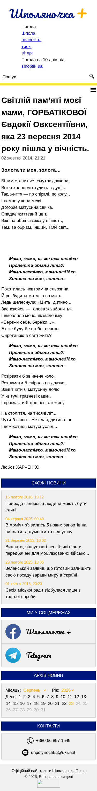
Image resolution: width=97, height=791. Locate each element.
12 (77, 696)
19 (44, 703)
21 (58, 703)
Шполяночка (48, 13)
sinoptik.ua (31, 66)
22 (65, 703)
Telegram (38, 655)
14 (9, 703)
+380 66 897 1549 (53, 740)
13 (83, 696)
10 (63, 696)
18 (37, 703)
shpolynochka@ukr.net (53, 752)
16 (23, 703)
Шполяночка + (48, 631)
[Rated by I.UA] (48, 786)
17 (30, 703)
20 (51, 703)
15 (16, 703)
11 (70, 696)
